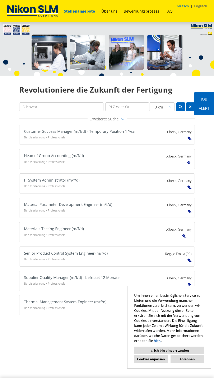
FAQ (169, 11)
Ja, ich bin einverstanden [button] (169, 350)
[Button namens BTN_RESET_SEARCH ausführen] (190, 106)
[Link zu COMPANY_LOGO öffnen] (32, 11)
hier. (157, 340)
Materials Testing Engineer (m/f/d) (54, 228)
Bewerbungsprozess (141, 11)
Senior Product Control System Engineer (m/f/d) (66, 253)
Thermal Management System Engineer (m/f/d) (65, 301)
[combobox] (162, 106)
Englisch (200, 6)
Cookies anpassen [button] (151, 359)
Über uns (109, 11)
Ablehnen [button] (187, 359)
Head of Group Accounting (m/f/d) (54, 155)
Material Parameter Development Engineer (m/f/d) (68, 204)
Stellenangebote (79, 11)
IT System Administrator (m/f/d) (51, 180)
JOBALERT (204, 104)
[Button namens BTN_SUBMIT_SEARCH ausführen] (180, 106)
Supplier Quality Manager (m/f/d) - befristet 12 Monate (72, 277)
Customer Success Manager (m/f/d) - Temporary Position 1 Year (80, 131)
